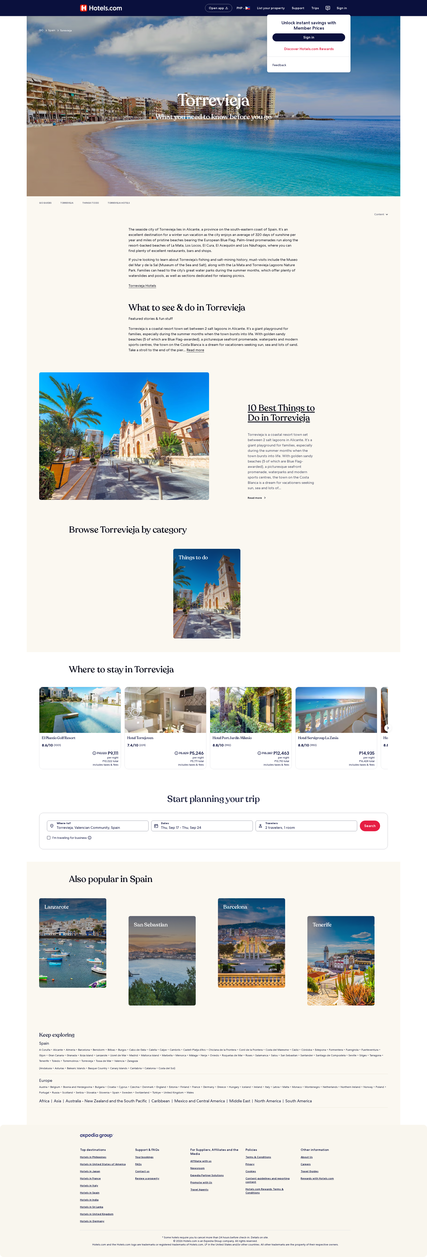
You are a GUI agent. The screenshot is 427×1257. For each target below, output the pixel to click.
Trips (315, 8)
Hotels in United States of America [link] (103, 1164)
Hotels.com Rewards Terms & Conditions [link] (265, 1190)
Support (298, 8)
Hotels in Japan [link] (90, 1171)
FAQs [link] (138, 1164)
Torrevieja (66, 202)
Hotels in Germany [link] (92, 1221)
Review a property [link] (147, 1178)
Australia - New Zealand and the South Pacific (106, 1100)
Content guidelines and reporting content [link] (268, 1180)
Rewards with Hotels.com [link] (317, 1178)
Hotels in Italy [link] (89, 1185)
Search (370, 826)
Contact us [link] (142, 1171)
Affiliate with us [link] (200, 1161)
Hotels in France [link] (90, 1178)
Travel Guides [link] (309, 1171)
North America (268, 1100)
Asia (57, 1100)
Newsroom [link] (197, 1168)
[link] (308, 65)
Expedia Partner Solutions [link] (207, 1175)
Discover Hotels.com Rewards (309, 49)
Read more (195, 350)
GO (41, 30)
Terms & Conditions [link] (258, 1157)
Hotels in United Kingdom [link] (96, 1214)
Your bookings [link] (144, 1157)
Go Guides (45, 202)
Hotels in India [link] (89, 1199)
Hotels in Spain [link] (89, 1192)
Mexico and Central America (199, 1100)
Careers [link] (306, 1164)
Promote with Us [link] (201, 1182)
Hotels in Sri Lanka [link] (91, 1206)
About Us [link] (307, 1157)
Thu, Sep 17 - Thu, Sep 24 (181, 827)
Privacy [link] (250, 1164)
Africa (44, 1100)
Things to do (90, 202)
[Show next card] (387, 728)
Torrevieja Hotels (119, 202)
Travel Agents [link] (199, 1189)
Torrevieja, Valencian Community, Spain (88, 827)
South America (298, 1100)
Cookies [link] (251, 1171)
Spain (51, 30)
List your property (271, 8)
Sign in (342, 8)
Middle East (239, 1100)
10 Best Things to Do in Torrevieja (281, 413)
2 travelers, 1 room (280, 827)
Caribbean (160, 1100)
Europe (45, 1080)
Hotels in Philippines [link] (93, 1157)
